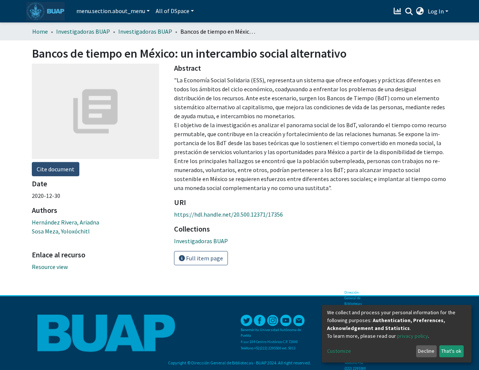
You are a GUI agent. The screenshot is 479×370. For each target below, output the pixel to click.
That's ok (451, 351)
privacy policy (412, 336)
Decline (426, 351)
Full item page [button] (204, 258)
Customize (339, 351)
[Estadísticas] (398, 11)
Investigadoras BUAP (83, 31)
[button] (420, 11)
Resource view (50, 266)
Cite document (55, 169)
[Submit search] (409, 11)
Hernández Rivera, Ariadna (65, 222)
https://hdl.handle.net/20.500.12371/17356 (228, 214)
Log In (436, 11)
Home (40, 31)
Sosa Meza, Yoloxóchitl (61, 231)
